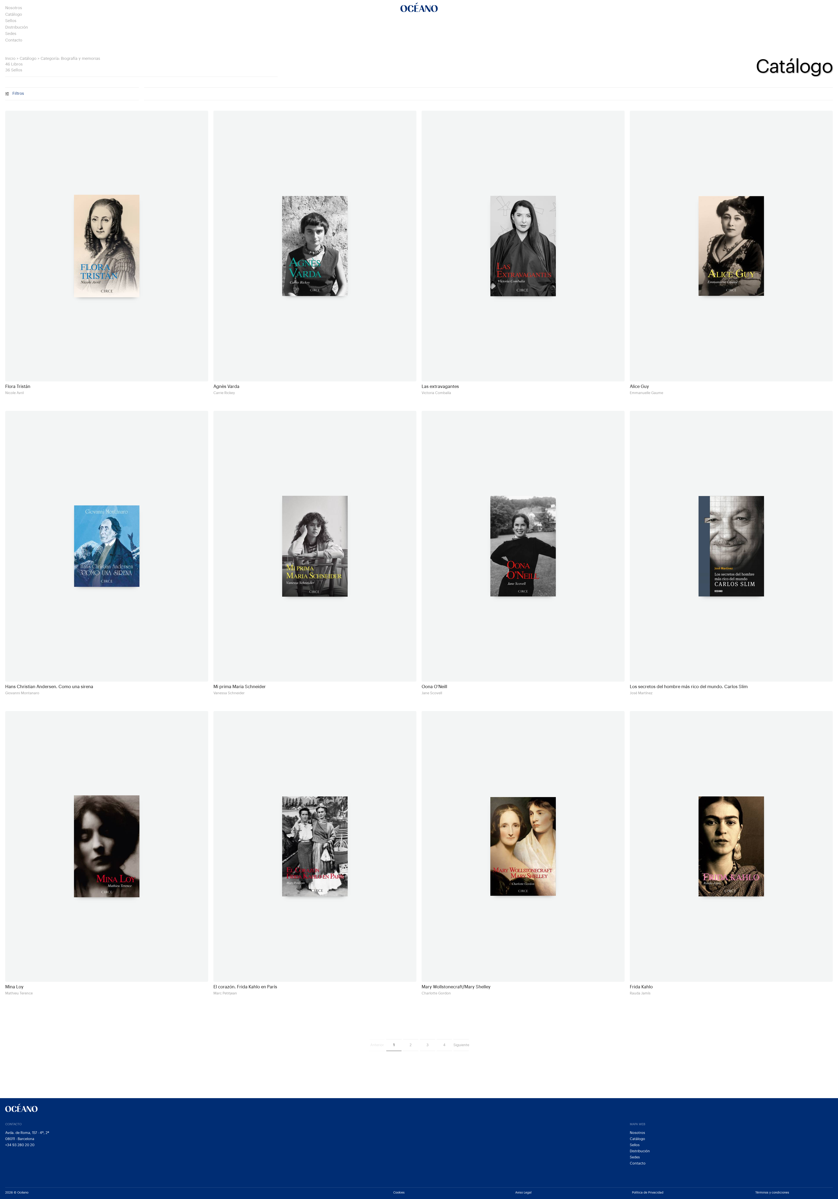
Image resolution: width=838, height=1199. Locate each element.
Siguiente (461, 1045)
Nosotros (13, 8)
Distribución (16, 27)
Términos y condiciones (772, 1192)
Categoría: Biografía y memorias (70, 58)
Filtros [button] (18, 93)
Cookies (399, 1192)
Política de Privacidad (647, 1192)
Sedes (10, 34)
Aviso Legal (523, 1192)
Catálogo (13, 14)
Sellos (10, 21)
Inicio (10, 58)
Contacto (13, 40)
